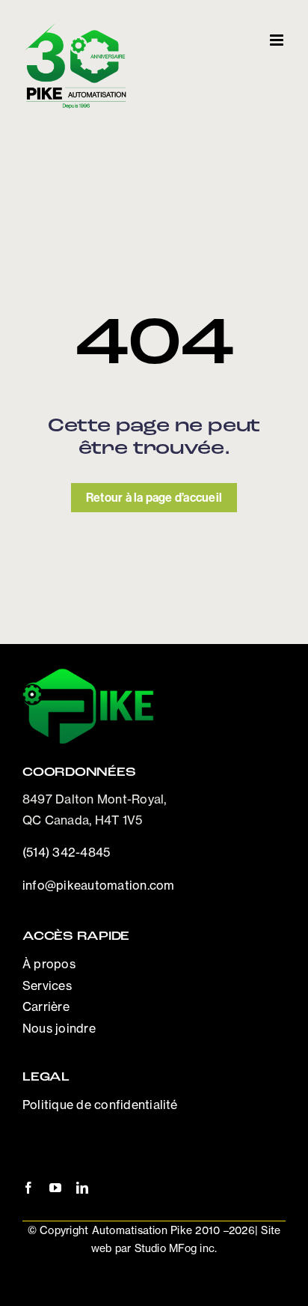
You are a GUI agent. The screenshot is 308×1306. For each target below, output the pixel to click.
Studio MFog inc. (174, 1248)
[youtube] (55, 1188)
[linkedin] (82, 1188)
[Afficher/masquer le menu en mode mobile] (278, 40)
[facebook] (28, 1188)
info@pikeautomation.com (98, 885)
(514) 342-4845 (66, 852)
